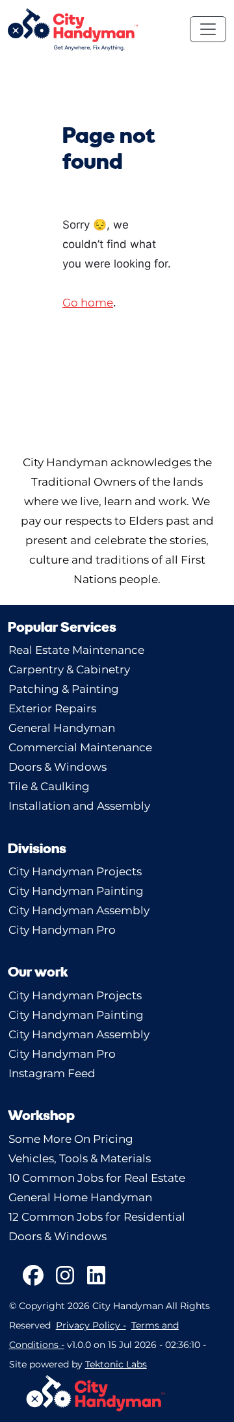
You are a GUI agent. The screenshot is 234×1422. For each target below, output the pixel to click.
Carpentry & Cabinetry (69, 669)
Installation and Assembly (79, 805)
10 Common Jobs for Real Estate (96, 1177)
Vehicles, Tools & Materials (79, 1158)
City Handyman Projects (75, 871)
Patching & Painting (63, 688)
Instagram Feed (52, 1073)
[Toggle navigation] (208, 29)
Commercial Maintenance (80, 747)
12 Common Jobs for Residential (96, 1216)
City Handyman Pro (62, 929)
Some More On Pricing (70, 1138)
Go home (87, 302)
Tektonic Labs (116, 1364)
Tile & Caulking (49, 786)
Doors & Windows (57, 766)
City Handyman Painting (76, 890)
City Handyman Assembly (79, 910)
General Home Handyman (80, 1197)
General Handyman (61, 727)
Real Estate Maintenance (76, 649)
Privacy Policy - (91, 1325)
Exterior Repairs (52, 708)
